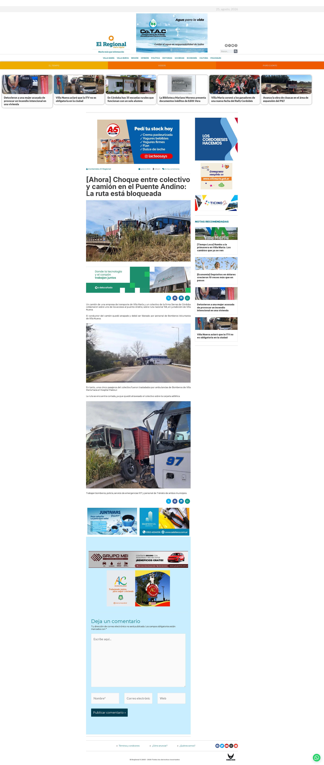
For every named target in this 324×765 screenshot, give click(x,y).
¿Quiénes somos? (187, 746)
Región (134, 58)
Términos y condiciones (128, 746)
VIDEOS (162, 65)
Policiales (215, 58)
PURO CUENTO (270, 65)
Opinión (145, 58)
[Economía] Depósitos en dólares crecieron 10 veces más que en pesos (216, 277)
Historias (167, 58)
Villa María (108, 58)
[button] (316, 757)
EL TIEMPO (54, 65)
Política (155, 58)
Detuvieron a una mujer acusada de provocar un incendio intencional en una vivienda (25, 101)
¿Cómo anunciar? (159, 746)
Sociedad (179, 58)
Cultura (203, 58)
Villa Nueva (123, 58)
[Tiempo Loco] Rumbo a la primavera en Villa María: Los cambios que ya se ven (214, 247)
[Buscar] (235, 51)
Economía (192, 58)
